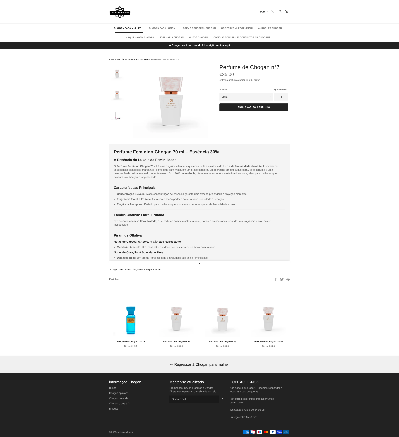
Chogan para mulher (128, 28)
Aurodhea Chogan (270, 28)
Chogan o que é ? (119, 403)
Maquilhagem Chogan (140, 37)
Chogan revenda (118, 398)
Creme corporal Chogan (199, 28)
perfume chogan (126, 432)
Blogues (113, 408)
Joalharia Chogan (172, 37)
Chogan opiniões (118, 393)
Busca (112, 387)
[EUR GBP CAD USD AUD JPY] (263, 11)
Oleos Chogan (198, 37)
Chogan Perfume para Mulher (146, 269)
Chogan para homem (162, 28)
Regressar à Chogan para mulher (201, 364)
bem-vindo (115, 59)
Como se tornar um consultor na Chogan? (242, 37)
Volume (223, 90)
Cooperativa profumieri (237, 28)
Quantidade (280, 90)
